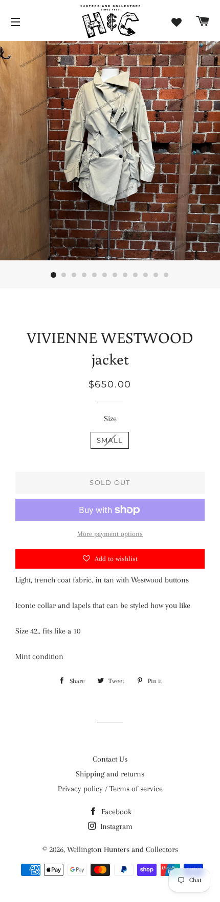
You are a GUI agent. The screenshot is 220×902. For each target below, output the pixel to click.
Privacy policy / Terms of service (110, 788)
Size (110, 418)
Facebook (115, 811)
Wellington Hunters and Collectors (122, 849)
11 (156, 275)
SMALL (110, 440)
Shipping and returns (110, 773)
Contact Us (110, 759)
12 (166, 275)
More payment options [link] (110, 534)
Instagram (115, 826)
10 (146, 275)
